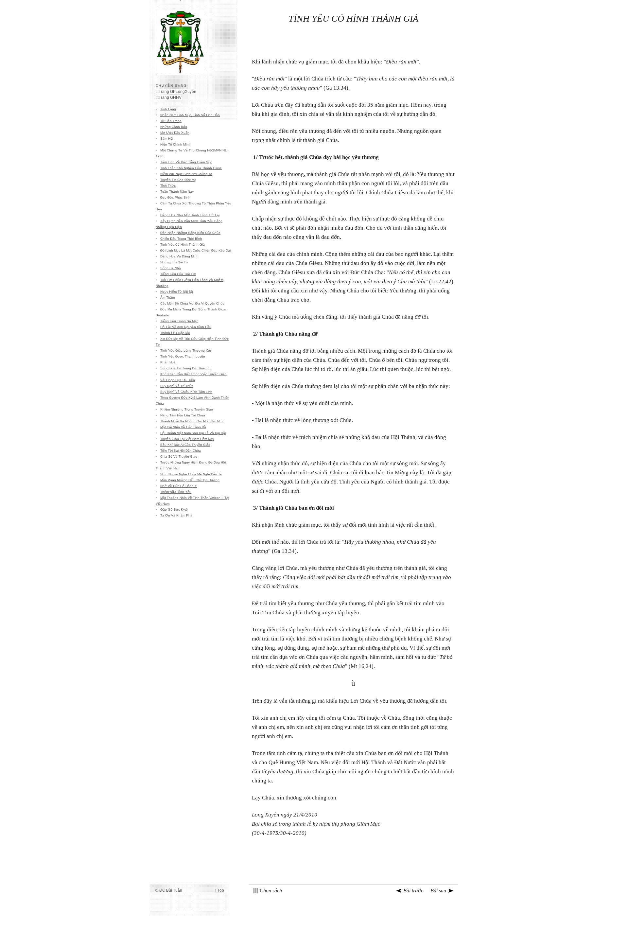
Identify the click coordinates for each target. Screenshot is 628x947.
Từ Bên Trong (171, 121)
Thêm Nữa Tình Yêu (175, 492)
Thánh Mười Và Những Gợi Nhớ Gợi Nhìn (192, 421)
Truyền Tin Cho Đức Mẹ (178, 180)
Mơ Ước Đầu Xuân (174, 132)
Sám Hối (166, 138)
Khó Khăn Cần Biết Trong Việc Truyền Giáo (193, 374)
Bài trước (413, 890)
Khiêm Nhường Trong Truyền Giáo (186, 409)
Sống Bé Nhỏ (170, 268)
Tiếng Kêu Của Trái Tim (178, 274)
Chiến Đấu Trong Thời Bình (181, 238)
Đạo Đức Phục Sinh (175, 197)
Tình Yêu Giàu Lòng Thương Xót (185, 350)
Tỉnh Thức (168, 185)
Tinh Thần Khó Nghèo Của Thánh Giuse (191, 168)
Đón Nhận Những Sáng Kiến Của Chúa (190, 233)
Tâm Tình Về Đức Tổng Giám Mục (186, 162)
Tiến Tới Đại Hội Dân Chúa (180, 450)
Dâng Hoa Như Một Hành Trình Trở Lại (189, 215)
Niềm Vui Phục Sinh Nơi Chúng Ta (186, 174)
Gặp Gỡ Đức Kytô (174, 509)
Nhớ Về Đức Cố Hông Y (178, 486)
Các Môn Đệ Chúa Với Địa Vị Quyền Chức (192, 303)
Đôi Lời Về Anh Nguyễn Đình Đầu (185, 327)
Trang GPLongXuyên (177, 91)
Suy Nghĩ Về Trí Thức (176, 386)
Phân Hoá (168, 362)
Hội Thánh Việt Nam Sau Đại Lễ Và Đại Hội (193, 433)
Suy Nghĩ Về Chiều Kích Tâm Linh (186, 392)
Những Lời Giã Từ (174, 262)
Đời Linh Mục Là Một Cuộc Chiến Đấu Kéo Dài (195, 250)
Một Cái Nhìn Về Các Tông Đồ (183, 427)
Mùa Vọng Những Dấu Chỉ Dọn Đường (189, 480)
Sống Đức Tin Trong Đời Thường (185, 368)
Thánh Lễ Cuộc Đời (175, 333)
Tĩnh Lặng (168, 109)
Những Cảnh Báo (173, 127)
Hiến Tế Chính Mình (175, 144)
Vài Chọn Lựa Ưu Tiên (177, 380)
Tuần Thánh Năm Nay (177, 191)
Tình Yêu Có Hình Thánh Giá (182, 244)
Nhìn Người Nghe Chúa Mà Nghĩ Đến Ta (191, 474)
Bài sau (438, 890)
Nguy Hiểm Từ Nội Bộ (176, 291)
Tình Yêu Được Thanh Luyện (182, 356)
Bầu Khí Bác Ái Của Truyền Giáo (185, 445)
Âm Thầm (167, 297)
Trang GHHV (170, 97)
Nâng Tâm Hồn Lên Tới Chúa (182, 415)
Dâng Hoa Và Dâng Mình (179, 256)
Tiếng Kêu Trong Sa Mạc (179, 321)
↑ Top (219, 890)
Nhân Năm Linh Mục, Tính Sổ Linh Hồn (190, 115)
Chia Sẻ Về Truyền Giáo (178, 456)
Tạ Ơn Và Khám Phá (176, 515)
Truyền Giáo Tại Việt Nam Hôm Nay (187, 439)
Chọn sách (271, 890)
